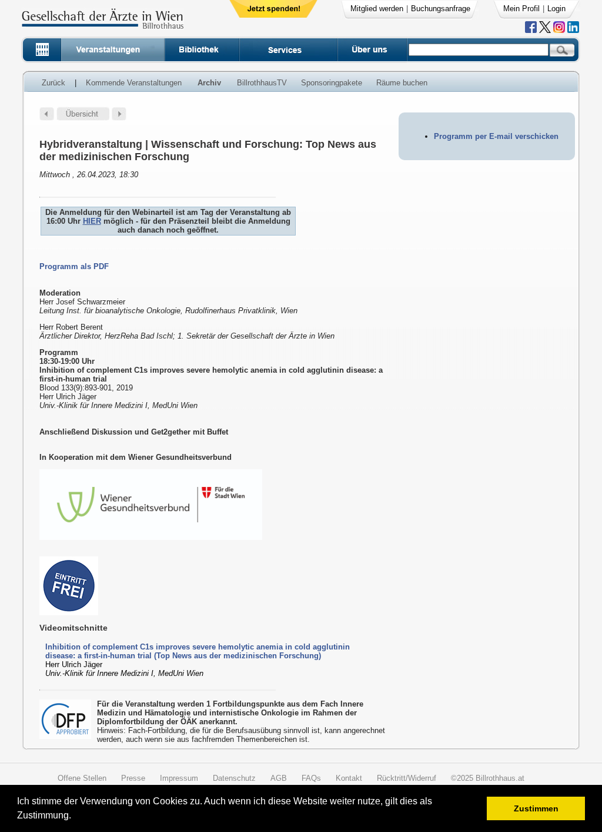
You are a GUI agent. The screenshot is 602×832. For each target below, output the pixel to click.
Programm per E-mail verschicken (496, 136)
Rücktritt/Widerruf (406, 778)
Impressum (179, 778)
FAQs (311, 778)
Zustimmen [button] (536, 808)
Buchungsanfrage (440, 8)
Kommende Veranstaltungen (134, 82)
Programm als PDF (74, 266)
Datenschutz (234, 778)
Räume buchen (401, 82)
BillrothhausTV (262, 82)
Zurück (53, 82)
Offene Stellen (82, 778)
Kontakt (349, 778)
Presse (133, 778)
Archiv (209, 82)
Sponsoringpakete (331, 82)
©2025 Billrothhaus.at (487, 778)
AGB (278, 778)
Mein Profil (521, 8)
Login (556, 8)
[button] (74, 817)
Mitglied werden (376, 8)
